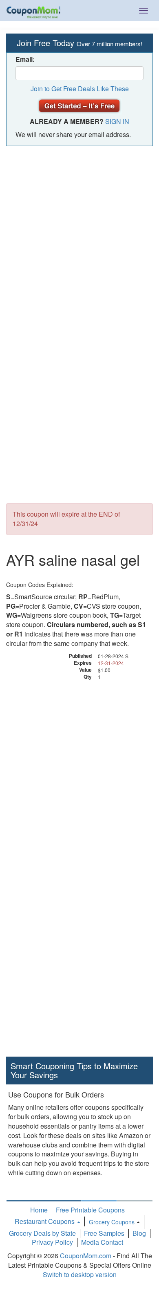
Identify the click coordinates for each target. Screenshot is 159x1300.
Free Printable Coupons (90, 1210)
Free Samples (104, 1233)
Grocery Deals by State (42, 1233)
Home (39, 1210)
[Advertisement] (79, 234)
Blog (139, 1233)
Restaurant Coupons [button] (45, 1221)
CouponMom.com (85, 1255)
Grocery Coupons (112, 1222)
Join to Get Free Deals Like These (80, 88)
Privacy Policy (52, 1242)
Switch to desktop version (80, 1274)
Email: (25, 59)
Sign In (117, 121)
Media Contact (102, 1242)
